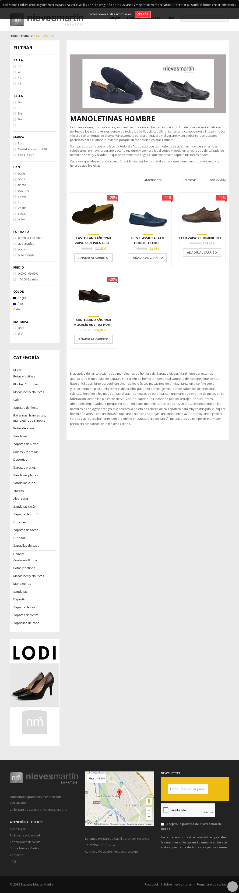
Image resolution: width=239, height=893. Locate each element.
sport (21, 202)
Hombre (27, 35)
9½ (20, 119)
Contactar (17, 855)
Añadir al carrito (93, 257)
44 (19, 66)
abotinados (26, 243)
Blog (13, 861)
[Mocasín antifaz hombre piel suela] (93, 294)
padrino (23, 190)
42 (19, 77)
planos (23, 249)
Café (16, 309)
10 (19, 125)
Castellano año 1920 (32, 149)
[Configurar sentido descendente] (177, 179)
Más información (120, 14)
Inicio (14, 35)
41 (19, 83)
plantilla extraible (30, 238)
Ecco (21, 143)
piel (20, 333)
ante (21, 328)
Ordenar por (153, 180)
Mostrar (190, 180)
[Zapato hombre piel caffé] (202, 213)
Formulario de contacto (213, 884)
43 (19, 72)
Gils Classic (26, 155)
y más (28, 279)
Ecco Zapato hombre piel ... (202, 238)
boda (21, 179)
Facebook (152, 884)
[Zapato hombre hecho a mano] (147, 213)
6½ (20, 102)
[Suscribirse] (202, 789)
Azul (21, 303)
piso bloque (26, 255)
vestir (22, 208)
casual (22, 214)
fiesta (22, 185)
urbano (23, 219)
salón (22, 196)
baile (21, 173)
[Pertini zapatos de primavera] (34, 692)
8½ (20, 113)
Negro (22, 298)
